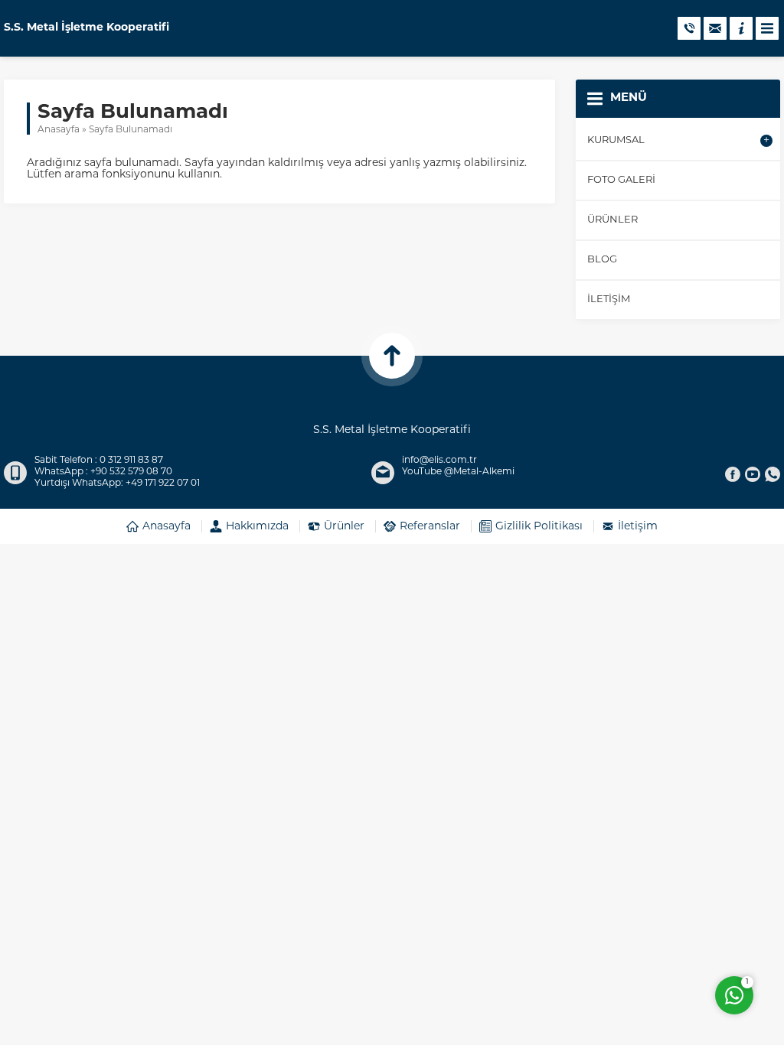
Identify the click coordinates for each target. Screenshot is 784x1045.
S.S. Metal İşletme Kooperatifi (86, 28)
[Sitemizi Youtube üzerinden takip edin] (752, 474)
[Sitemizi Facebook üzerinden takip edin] (732, 474)
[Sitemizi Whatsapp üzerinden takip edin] (772, 474)
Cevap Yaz (638, 933)
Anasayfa (59, 130)
